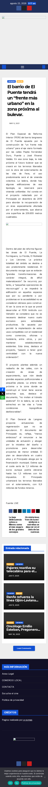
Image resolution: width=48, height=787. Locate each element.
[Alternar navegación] (22, 67)
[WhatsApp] (2, 398)
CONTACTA (8, 687)
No (17, 783)
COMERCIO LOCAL (12, 680)
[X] (2, 393)
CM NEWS (11, 81)
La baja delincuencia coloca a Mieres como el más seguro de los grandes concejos (16, 524)
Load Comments (24, 648)
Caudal (10, 564)
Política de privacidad (31, 783)
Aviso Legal (8, 673)
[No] (44, 777)
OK (10, 783)
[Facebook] (2, 389)
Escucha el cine (10, 693)
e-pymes (27, 720)
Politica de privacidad (13, 700)
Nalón (20, 81)
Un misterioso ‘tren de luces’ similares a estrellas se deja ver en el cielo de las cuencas (32, 524)
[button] (40, 67)
